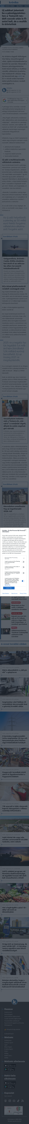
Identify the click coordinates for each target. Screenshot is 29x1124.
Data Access (14, 593)
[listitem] (14, 558)
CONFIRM (9, 588)
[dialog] (14, 562)
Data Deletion (5, 593)
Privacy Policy (23, 593)
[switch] (23, 562)
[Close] (26, 530)
